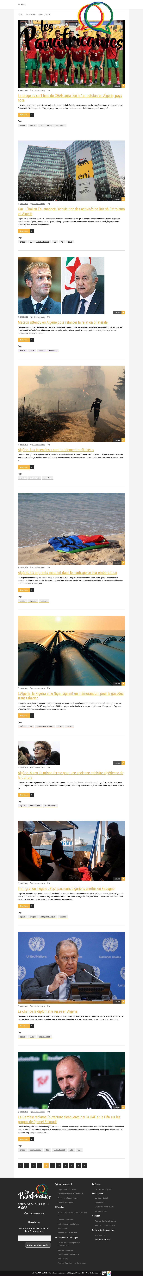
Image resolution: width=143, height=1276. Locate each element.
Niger (60, 726)
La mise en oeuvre (65, 1219)
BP (31, 242)
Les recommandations (104, 1206)
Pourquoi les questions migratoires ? (72, 1214)
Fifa (71, 1150)
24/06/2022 (24, 883)
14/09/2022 (24, 90)
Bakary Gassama (35, 1150)
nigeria (69, 726)
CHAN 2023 (60, 125)
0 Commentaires (38, 90)
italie (70, 242)
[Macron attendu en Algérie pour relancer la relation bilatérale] (71, 285)
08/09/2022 (24, 204)
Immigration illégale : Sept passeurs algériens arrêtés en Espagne (66, 888)
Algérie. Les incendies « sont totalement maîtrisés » (56, 450)
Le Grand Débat (101, 1198)
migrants (33, 601)
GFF (79, 1150)
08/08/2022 (24, 567)
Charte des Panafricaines (68, 1198)
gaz (62, 242)
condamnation (35, 805)
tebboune (52, 350)
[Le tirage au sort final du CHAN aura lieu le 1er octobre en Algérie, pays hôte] (71, 54)
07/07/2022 (24, 767)
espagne (33, 916)
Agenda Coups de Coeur (105, 1225)
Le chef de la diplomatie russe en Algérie (47, 1011)
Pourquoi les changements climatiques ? (69, 1244)
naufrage (44, 601)
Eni (55, 242)
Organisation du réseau (67, 1189)
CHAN (49, 125)
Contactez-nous (34, 1213)
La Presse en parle (65, 1202)
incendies (47, 478)
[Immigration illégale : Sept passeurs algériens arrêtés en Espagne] (71, 851)
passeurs (63, 916)
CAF (41, 125)
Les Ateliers (99, 1202)
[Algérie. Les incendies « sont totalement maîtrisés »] (71, 404)
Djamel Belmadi (59, 1150)
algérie (32, 125)
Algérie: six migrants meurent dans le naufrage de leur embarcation (67, 572)
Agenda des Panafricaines (105, 1221)
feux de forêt (34, 478)
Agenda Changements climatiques (72, 1263)
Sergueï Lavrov (44, 1037)
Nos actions (63, 1228)
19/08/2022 (24, 445)
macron (41, 350)
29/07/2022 (24, 688)
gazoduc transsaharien (45, 726)
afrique (22, 125)
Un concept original (103, 1189)
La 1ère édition (101, 1211)
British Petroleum (42, 242)
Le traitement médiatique (68, 1224)
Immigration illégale (47, 916)
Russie (32, 1037)
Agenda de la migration (67, 1232)
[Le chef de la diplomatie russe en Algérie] (71, 968)
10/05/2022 (24, 1006)
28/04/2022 (24, 1112)
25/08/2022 (24, 317)
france (32, 350)
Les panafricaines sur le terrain (70, 1193)
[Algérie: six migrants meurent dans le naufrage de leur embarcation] (71, 529)
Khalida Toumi (50, 805)
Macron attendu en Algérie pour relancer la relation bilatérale (63, 322)
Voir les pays (100, 1235)
